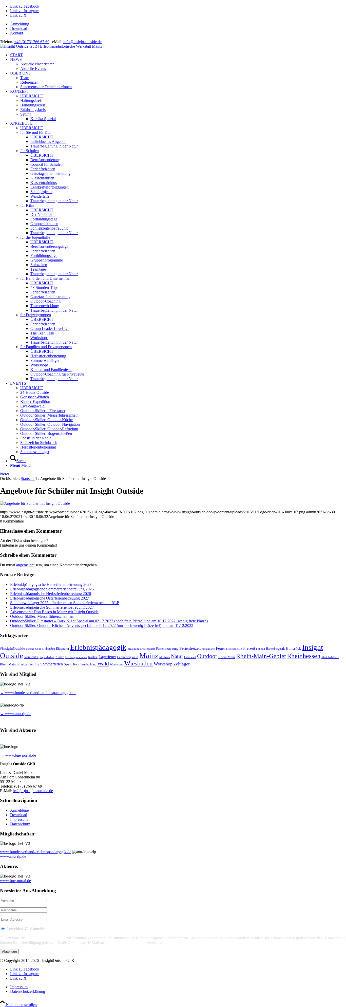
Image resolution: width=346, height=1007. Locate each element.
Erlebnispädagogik (98, 647)
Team (76, 664)
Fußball (260, 648)
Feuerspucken (234, 648)
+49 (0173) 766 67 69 (31, 42)
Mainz (148, 655)
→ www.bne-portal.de (18, 755)
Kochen (93, 657)
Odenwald (190, 657)
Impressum (19, 819)
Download (18, 28)
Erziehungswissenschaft (141, 648)
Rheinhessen (303, 656)
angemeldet (25, 565)
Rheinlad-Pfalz (330, 657)
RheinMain (8, 664)
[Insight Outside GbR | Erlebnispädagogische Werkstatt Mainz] (51, 46)
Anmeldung (19, 24)
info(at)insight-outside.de (33, 791)
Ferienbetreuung (167, 648)
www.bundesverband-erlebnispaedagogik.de (35, 852)
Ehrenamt (62, 648)
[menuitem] (178, 24)
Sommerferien (51, 664)
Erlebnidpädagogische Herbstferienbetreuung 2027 (50, 584)
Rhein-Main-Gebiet (261, 655)
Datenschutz (20, 824)
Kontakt (16, 33)
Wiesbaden (138, 663)
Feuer (220, 648)
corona (30, 648)
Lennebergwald (127, 657)
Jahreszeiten (31, 657)
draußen (50, 648)
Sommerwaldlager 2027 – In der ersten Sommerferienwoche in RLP (64, 603)
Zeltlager (182, 664)
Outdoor (207, 656)
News (4, 474)
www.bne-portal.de (15, 881)
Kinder (59, 657)
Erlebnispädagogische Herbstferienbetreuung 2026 (50, 593)
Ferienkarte (208, 648)
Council (39, 648)
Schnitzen (22, 664)
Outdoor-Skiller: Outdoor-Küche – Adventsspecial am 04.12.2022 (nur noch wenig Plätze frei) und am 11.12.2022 (101, 625)
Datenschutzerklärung (46, 938)
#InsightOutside (12, 648)
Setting (34, 664)
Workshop (163, 663)
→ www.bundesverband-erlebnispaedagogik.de (38, 693)
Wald (103, 664)
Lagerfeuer (107, 657)
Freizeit (249, 648)
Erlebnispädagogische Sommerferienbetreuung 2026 (52, 589)
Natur (177, 656)
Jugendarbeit (47, 657)
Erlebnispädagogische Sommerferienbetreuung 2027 (52, 607)
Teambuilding (88, 664)
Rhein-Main (226, 657)
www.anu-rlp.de (13, 856)
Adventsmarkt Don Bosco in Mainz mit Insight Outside (54, 612)
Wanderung (116, 664)
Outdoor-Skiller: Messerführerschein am (42, 616)
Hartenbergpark (275, 648)
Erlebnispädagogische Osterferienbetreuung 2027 (49, 598)
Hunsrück (293, 648)
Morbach (164, 657)
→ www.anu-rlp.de (15, 714)
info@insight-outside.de (82, 42)
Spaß (68, 664)
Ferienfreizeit (190, 648)
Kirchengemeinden (76, 657)
